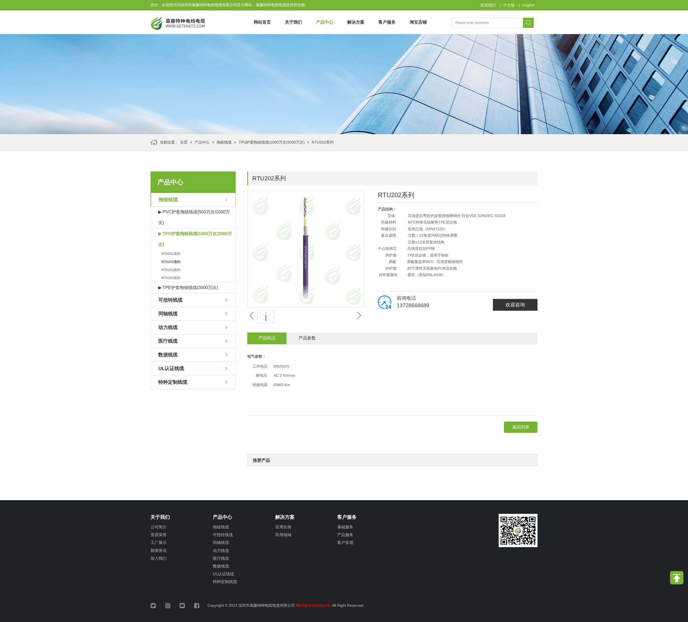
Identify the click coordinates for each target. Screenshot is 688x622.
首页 (184, 142)
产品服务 (345, 534)
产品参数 (307, 338)
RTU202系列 (323, 142)
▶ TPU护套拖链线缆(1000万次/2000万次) (195, 239)
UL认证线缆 (171, 368)
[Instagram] (171, 605)
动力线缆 (168, 327)
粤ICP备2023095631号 (313, 606)
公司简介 (158, 527)
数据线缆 (168, 354)
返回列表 (520, 427)
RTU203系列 (171, 270)
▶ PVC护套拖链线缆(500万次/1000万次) (194, 217)
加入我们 (158, 558)
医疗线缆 (168, 341)
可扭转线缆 (170, 300)
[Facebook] (200, 605)
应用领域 (283, 534)
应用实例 (283, 527)
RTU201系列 (171, 254)
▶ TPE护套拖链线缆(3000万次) (188, 287)
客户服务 (387, 22)
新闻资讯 (158, 550)
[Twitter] (157, 605)
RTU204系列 (171, 278)
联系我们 (488, 5)
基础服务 (345, 527)
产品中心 (324, 22)
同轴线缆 (168, 313)
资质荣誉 (158, 534)
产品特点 (266, 338)
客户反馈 (345, 542)
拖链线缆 (224, 142)
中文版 (509, 5)
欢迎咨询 (515, 305)
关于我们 (293, 22)
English (528, 5)
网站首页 (262, 22)
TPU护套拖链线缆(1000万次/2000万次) (272, 142)
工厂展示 (158, 542)
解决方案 (355, 22)
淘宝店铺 (418, 22)
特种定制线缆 (172, 382)
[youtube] (186, 605)
